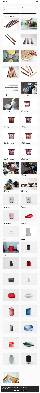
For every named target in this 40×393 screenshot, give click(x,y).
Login (37, 1)
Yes (16, 390)
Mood (22, 6)
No (23, 390)
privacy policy (5, 388)
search (20, 13)
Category (5, 6)
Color (4, 9)
